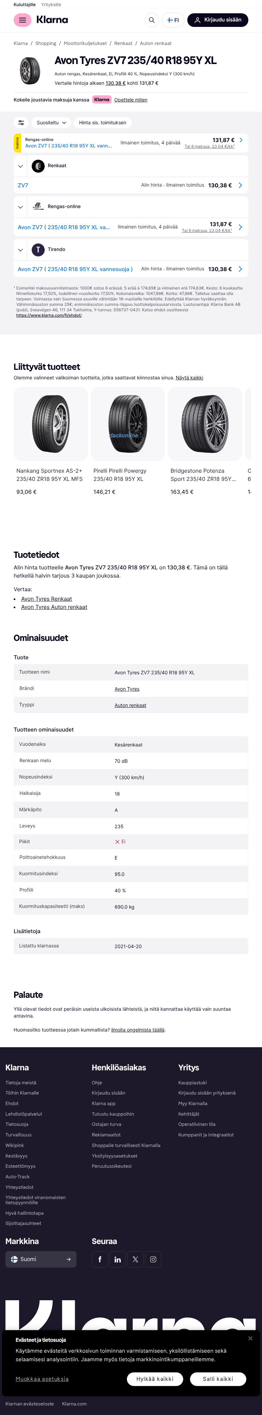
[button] (173, 20)
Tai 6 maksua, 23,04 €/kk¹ (210, 146)
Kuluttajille (25, 4)
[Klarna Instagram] (153, 1259)
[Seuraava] (239, 441)
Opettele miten (130, 100)
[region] (131, 1363)
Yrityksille (51, 4)
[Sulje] (250, 1338)
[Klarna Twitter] (135, 1259)
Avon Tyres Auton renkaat (54, 606)
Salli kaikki (218, 1378)
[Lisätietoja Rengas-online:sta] (20, 207)
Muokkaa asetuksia (42, 1379)
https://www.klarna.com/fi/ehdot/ (49, 315)
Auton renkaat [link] (155, 43)
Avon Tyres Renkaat (46, 598)
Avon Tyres (127, 689)
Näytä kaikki (189, 378)
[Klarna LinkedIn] (118, 1259)
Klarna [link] (21, 43)
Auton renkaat (130, 705)
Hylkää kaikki (154, 1378)
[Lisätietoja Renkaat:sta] (20, 166)
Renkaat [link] (123, 43)
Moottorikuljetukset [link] (85, 43)
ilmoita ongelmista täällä (137, 1030)
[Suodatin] (21, 122)
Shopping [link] (45, 43)
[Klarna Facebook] (100, 1259)
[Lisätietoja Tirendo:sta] (20, 250)
